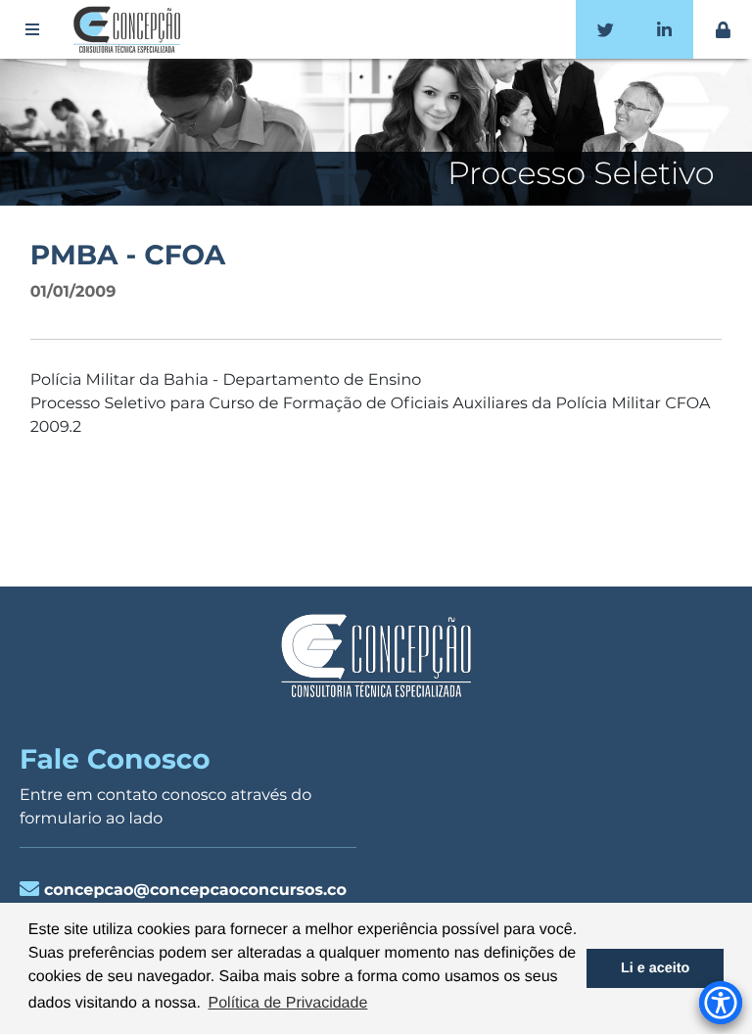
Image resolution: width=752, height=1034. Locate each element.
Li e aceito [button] (655, 968)
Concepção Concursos (130, 29)
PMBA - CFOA (128, 255)
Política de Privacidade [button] (288, 1003)
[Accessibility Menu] (720, 1002)
